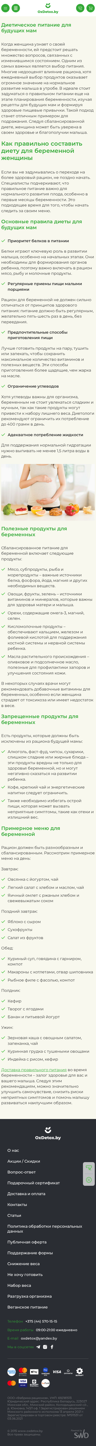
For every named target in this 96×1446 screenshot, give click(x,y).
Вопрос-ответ (21, 1172)
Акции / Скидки (23, 1161)
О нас (13, 1150)
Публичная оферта (27, 1242)
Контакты (17, 1204)
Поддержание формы (30, 1253)
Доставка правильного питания (34, 1069)
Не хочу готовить (25, 1274)
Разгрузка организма (29, 1296)
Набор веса (19, 1285)
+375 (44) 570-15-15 (41, 1321)
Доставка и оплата (26, 1193)
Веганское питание (27, 1307)
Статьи (14, 1215)
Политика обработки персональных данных (44, 1229)
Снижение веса (23, 1263)
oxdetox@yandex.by (39, 1338)
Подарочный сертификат (33, 1183)
